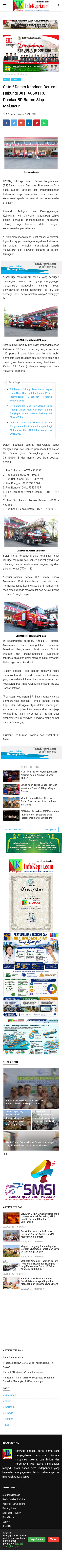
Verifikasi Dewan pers (13, 1503)
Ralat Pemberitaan (13, 1357)
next (6, 1154)
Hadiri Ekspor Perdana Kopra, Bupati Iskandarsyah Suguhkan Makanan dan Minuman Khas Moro (39, 1281)
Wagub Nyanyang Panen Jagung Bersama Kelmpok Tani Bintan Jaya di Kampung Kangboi (40, 1249)
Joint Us (6, 1526)
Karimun (10, 1407)
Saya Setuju (36, 1539)
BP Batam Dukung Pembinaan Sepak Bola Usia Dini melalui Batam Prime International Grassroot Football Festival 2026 (31, 395)
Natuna (9, 1418)
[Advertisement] (31, 1318)
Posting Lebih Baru (13, 830)
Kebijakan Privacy (11, 1513)
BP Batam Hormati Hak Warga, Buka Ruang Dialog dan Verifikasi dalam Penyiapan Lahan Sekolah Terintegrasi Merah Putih (31, 412)
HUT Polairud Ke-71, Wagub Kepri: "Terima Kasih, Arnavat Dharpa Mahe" (39, 775)
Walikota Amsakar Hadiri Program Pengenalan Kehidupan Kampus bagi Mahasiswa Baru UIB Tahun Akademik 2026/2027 (31, 428)
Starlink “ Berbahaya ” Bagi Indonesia (23, 1372)
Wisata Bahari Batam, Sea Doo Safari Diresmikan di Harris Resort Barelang (39, 801)
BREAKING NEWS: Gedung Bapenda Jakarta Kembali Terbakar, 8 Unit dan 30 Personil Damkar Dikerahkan (40, 1217)
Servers (6, 1521)
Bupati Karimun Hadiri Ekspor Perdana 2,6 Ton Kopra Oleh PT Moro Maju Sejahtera (37, 1234)
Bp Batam (16, 79)
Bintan (8, 1401)
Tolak (53, 1539)
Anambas (10, 1395)
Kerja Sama (8, 1517)
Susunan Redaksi (11, 1495)
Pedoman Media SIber (14, 1499)
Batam (6, 79)
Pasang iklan (9, 1508)
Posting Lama (50, 830)
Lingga (9, 1413)
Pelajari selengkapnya (13, 1544)
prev (4, 1154)
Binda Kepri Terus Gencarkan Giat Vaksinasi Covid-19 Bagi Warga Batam (39, 788)
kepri (8, 1424)
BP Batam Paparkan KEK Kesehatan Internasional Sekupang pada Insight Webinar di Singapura (40, 814)
